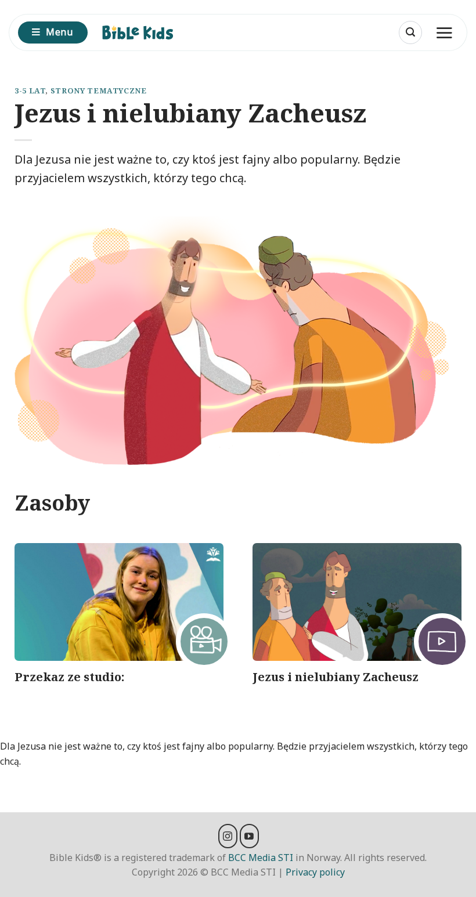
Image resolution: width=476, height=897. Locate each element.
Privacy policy (315, 872)
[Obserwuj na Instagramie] (227, 836)
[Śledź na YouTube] (249, 836)
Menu (59, 32)
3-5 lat (30, 90)
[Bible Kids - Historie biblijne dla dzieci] (142, 32)
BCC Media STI (260, 857)
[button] (410, 32)
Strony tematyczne (99, 90)
